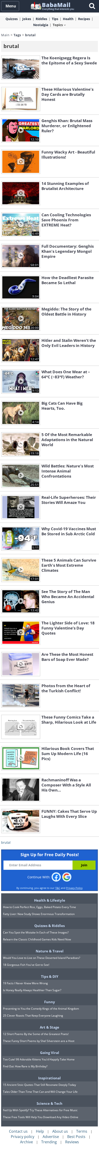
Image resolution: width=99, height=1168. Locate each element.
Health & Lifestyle (49, 900)
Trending (49, 1141)
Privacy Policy (74, 888)
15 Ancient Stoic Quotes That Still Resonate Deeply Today (39, 1085)
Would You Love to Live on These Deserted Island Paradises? (41, 958)
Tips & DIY (49, 976)
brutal (6, 842)
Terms (81, 1131)
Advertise (51, 1136)
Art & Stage (49, 1027)
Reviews (72, 1141)
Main (5, 35)
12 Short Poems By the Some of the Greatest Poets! (36, 1034)
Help (40, 1131)
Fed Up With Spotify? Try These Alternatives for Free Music (40, 1110)
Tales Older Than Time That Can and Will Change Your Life (40, 1092)
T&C (57, 888)
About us (60, 1131)
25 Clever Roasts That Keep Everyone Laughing (33, 1015)
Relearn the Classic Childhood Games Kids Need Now (37, 939)
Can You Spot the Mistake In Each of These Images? (36, 932)
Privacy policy (22, 1136)
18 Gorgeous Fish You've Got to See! (26, 965)
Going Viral (49, 1052)
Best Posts (76, 1136)
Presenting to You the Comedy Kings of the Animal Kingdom (41, 1009)
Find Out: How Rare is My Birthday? (25, 1066)
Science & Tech (49, 1103)
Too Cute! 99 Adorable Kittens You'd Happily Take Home (39, 1059)
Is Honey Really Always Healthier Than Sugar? (32, 990)
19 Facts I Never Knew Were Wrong (25, 983)
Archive (26, 1141)
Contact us (18, 1131)
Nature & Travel (50, 951)
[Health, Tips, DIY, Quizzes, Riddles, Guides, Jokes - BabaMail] (52, 6)
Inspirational (49, 1078)
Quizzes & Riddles (49, 925)
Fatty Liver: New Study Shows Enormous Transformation (39, 914)
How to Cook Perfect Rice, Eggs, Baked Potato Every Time (39, 907)
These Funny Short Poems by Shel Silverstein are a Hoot (38, 1041)
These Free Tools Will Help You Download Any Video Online (40, 1117)
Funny (49, 1001)
